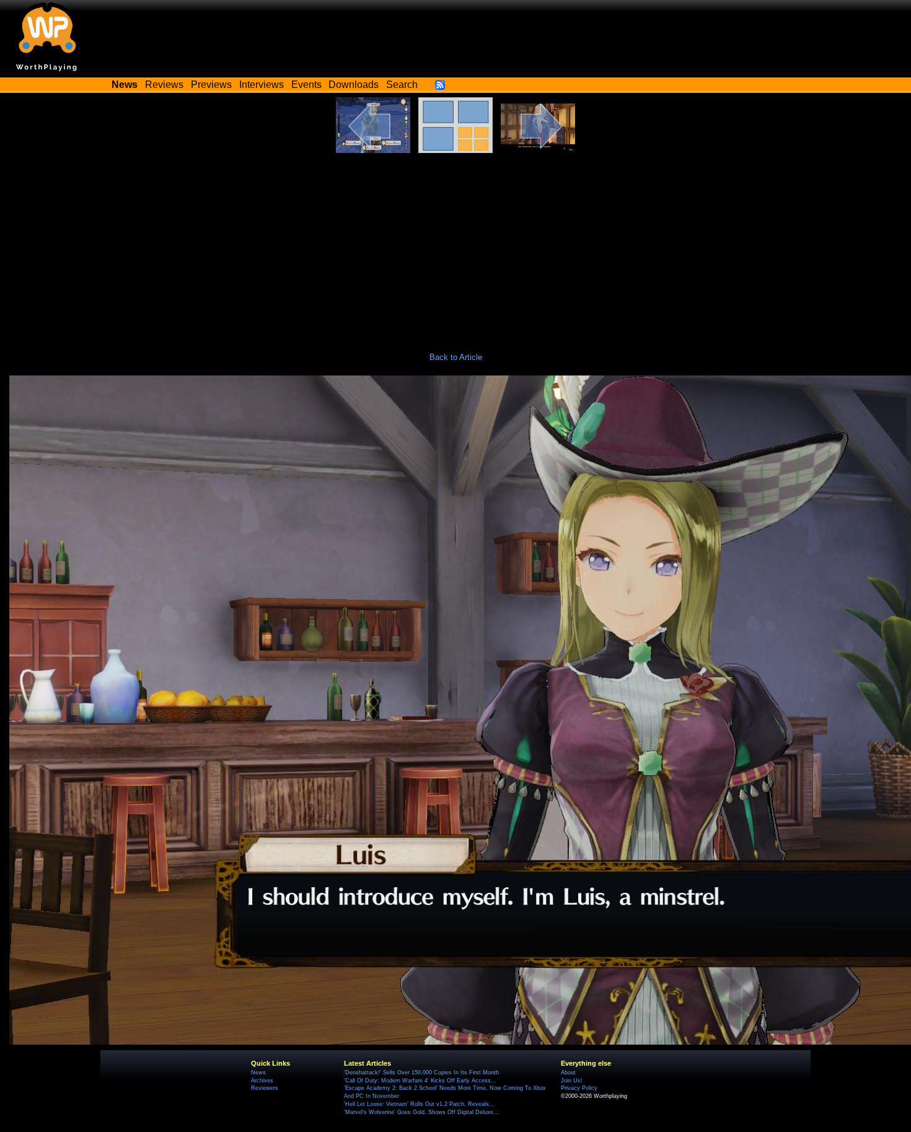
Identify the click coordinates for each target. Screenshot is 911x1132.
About (568, 1072)
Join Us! (572, 1080)
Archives (262, 1080)
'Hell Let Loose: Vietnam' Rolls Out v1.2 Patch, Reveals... (419, 1104)
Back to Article (455, 357)
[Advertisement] (455, 246)
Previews (211, 84)
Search (402, 84)
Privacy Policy (579, 1088)
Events (306, 84)
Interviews (261, 84)
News (258, 1072)
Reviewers (264, 1088)
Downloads (353, 84)
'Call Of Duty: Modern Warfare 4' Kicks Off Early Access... (420, 1080)
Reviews (164, 84)
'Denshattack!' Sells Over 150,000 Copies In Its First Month (421, 1072)
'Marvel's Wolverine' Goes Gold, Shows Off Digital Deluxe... (421, 1112)
